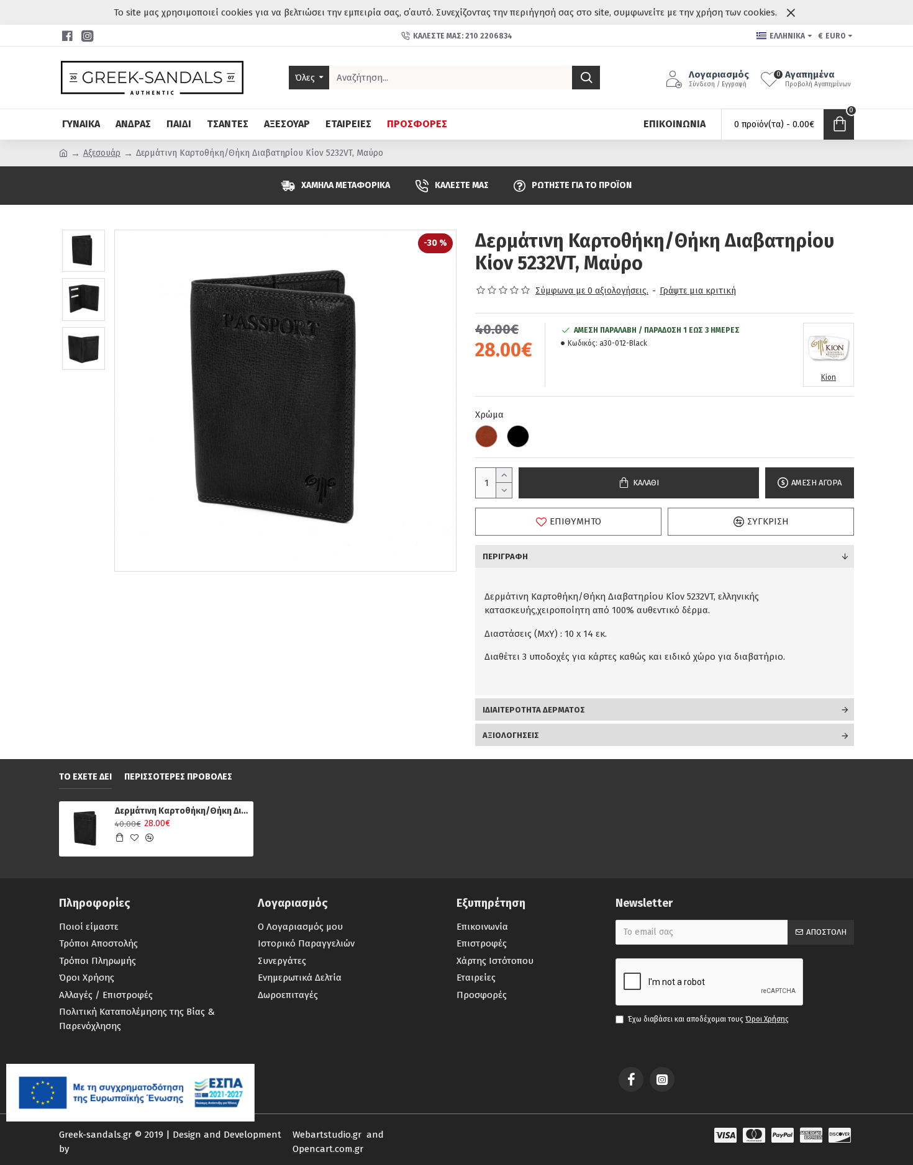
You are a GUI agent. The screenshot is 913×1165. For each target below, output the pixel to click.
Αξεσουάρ (101, 153)
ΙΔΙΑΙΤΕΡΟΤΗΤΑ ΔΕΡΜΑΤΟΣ (534, 709)
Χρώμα (489, 414)
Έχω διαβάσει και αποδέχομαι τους (708, 1019)
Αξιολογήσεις (511, 735)
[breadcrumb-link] (63, 153)
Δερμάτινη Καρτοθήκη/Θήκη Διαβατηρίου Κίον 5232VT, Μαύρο (182, 811)
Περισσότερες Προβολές (178, 776)
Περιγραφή (505, 556)
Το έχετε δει (85, 776)
